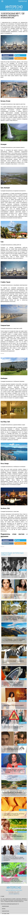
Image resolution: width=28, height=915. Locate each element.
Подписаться (22, 1)
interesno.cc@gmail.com (14, 893)
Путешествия (5, 913)
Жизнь (3, 908)
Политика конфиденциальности (10, 903)
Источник (2, 546)
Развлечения (5, 906)
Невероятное (5, 911)
